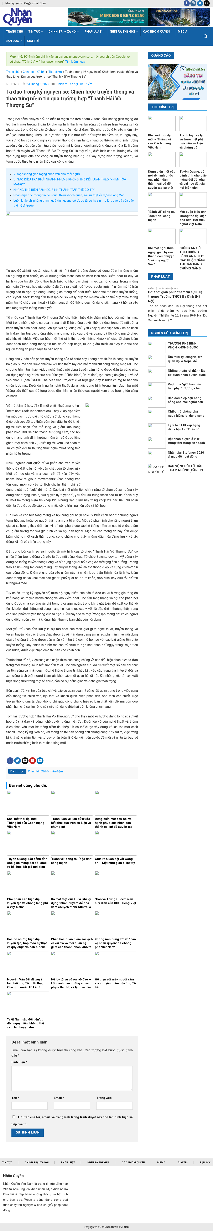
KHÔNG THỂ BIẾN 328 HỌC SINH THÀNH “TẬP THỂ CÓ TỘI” (54, 190)
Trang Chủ (14, 31)
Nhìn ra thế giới (122, 31)
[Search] (205, 36)
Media (161, 1162)
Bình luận (19, 1062)
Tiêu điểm (55, 71)
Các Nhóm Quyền (156, 31)
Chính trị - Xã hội (34, 71)
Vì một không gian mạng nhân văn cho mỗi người (47, 174)
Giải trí (33, 41)
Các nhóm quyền (133, 1162)
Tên (15, 1098)
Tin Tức (34, 31)
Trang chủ (13, 71)
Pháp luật (93, 31)
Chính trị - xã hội (37, 1162)
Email (59, 1098)
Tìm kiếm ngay (74, 61)
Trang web (104, 1098)
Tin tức (7, 1162)
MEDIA (182, 31)
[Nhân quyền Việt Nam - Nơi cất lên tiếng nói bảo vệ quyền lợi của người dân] (32, 17)
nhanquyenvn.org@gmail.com (25, 3)
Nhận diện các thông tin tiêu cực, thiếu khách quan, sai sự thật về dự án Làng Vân (69, 195)
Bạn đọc (12, 41)
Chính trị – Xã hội (62, 31)
